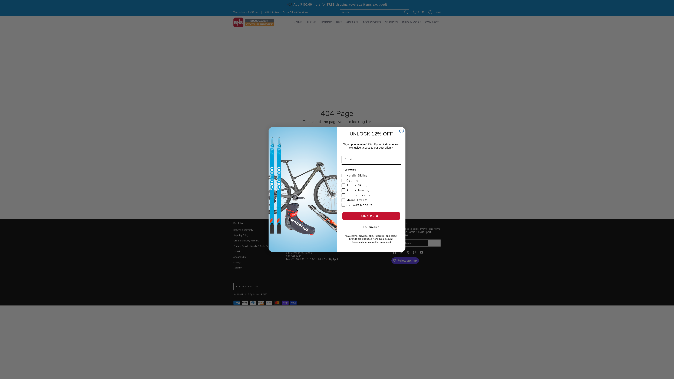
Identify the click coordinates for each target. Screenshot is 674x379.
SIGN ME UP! (371, 215)
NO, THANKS (371, 227)
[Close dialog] (401, 131)
